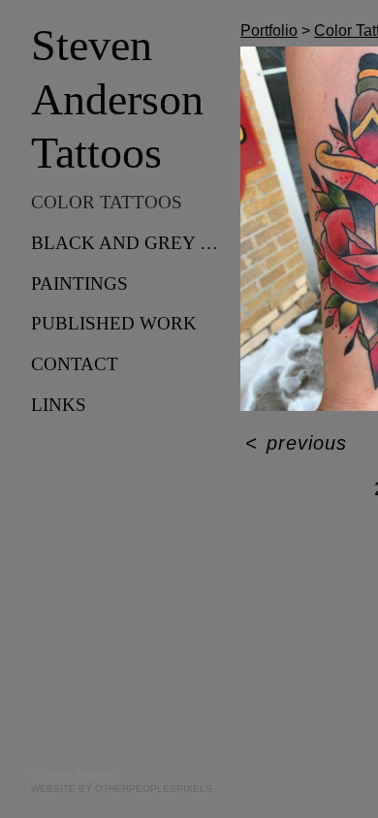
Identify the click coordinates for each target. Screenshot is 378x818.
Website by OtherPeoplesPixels (121, 788)
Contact (74, 364)
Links (58, 404)
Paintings (79, 283)
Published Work (114, 323)
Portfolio (269, 30)
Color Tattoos (106, 202)
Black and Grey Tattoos (128, 243)
